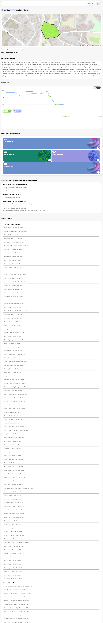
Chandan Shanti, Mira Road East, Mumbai (14, 546)
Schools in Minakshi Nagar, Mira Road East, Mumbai (16, 618)
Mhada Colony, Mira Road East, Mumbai (14, 379)
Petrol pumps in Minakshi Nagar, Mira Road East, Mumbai (18, 586)
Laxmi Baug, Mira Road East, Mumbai (13, 524)
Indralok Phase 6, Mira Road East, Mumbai (14, 528)
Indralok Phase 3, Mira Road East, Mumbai (14, 282)
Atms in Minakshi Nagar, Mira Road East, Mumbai (16, 604)
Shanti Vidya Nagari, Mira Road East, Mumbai (15, 339)
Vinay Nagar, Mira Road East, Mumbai (13, 434)
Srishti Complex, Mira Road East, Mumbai (14, 437)
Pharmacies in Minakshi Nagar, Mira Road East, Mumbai (17, 607)
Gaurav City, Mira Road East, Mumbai (13, 419)
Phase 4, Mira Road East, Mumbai (12, 343)
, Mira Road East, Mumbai (10, 405)
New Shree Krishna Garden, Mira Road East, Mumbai (16, 245)
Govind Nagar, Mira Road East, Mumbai (13, 502)
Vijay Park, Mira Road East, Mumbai (13, 376)
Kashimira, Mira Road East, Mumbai (12, 412)
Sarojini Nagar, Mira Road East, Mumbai (14, 350)
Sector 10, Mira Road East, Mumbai (12, 575)
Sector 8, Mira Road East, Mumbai (12, 499)
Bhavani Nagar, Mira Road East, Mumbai (14, 553)
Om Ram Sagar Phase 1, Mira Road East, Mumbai (16, 430)
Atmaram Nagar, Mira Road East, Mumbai (14, 491)
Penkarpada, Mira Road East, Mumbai (13, 318)
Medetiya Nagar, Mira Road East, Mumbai (14, 549)
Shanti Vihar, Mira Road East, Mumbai (13, 253)
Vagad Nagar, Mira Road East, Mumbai (13, 347)
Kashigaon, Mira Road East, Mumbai (13, 452)
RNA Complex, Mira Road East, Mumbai (13, 365)
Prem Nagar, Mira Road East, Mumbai (13, 238)
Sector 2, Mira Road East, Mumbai (12, 307)
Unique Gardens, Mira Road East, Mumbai (14, 473)
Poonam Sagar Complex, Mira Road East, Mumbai (16, 263)
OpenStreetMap (93, 45)
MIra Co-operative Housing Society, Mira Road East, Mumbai (18, 488)
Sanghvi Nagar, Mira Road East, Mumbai (14, 517)
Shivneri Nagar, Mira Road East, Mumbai (14, 513)
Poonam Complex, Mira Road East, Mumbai (14, 539)
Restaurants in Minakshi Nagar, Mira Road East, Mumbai (17, 597)
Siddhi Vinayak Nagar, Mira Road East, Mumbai (15, 394)
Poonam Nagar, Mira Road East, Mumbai (14, 397)
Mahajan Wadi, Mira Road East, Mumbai (13, 520)
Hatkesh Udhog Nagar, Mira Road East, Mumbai (15, 231)
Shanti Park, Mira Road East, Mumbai (13, 444)
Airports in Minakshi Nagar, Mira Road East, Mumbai (16, 600)
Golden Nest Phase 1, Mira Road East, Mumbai (15, 234)
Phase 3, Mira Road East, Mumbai (12, 463)
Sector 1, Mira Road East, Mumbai (12, 260)
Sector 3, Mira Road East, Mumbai (12, 441)
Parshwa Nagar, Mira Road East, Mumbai (14, 332)
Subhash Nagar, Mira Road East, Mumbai (14, 390)
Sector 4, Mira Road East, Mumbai (12, 415)
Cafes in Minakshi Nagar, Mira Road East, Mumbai (16, 589)
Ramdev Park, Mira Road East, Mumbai (13, 303)
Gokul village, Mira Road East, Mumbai (13, 578)
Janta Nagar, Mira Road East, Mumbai (13, 571)
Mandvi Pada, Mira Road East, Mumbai (13, 271)
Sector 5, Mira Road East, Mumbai (12, 336)
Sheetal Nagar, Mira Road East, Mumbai (13, 256)
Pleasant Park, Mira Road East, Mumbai (13, 285)
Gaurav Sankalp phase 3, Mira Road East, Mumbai (16, 542)
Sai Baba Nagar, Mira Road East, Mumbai (14, 470)
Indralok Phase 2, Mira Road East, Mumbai (14, 401)
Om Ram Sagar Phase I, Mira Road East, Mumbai (16, 361)
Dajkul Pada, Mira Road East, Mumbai (13, 484)
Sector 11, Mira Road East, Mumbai (12, 358)
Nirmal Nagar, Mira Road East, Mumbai (13, 567)
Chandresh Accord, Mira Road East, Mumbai (15, 274)
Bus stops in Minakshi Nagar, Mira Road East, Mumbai (17, 611)
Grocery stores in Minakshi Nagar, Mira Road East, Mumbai (18, 615)
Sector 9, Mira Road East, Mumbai (12, 564)
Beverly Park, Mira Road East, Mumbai (13, 531)
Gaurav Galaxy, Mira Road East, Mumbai (14, 242)
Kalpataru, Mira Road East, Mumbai (12, 292)
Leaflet (82, 45)
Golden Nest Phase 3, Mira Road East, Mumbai (15, 311)
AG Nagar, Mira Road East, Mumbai (12, 300)
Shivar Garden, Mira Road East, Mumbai (13, 227)
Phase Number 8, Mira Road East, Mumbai (14, 477)
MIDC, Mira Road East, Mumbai (11, 423)
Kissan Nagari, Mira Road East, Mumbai (13, 466)
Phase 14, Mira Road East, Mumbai (12, 372)
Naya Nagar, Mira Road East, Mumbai (13, 314)
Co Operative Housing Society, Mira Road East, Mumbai (17, 387)
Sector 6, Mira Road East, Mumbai (12, 267)
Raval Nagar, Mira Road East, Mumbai (13, 249)
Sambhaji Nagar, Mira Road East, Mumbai (14, 368)
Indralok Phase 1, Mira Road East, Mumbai (14, 383)
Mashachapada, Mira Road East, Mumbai (14, 459)
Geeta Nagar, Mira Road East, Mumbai (13, 296)
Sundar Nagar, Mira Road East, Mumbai (13, 278)
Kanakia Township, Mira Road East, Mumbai (14, 535)
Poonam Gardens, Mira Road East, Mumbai (14, 354)
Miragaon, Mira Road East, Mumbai (12, 321)
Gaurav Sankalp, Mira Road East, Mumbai (14, 506)
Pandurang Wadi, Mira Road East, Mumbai (14, 408)
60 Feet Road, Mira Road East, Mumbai (13, 557)
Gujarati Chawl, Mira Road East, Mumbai (14, 426)
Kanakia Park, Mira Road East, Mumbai (13, 510)
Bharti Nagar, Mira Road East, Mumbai (13, 325)
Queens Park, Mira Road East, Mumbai (13, 448)
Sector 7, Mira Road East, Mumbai (12, 481)
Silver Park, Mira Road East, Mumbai (13, 455)
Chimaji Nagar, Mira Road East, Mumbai (13, 329)
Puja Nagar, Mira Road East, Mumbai (13, 289)
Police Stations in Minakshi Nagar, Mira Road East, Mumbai (18, 593)
